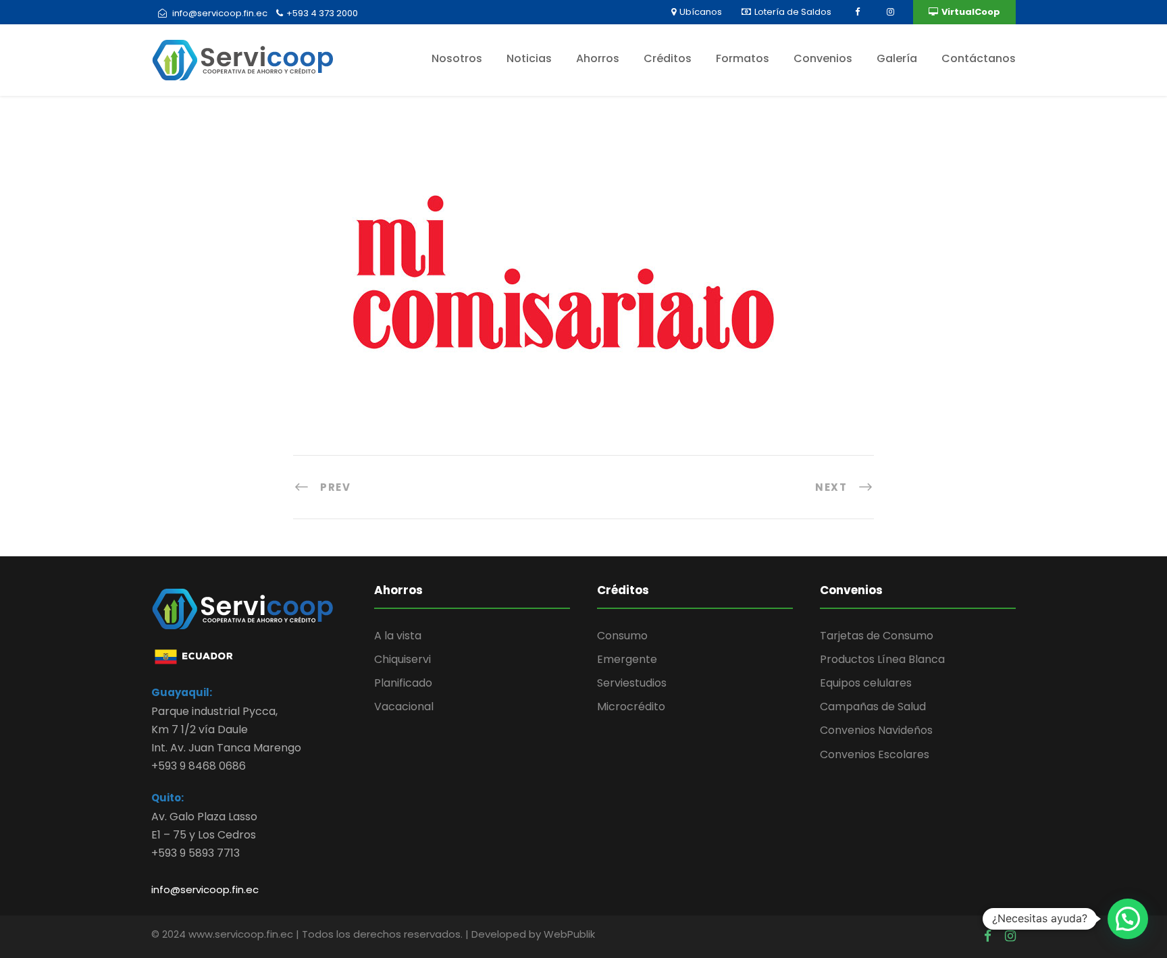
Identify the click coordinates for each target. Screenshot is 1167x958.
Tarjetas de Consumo (876, 635)
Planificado (403, 683)
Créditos (668, 58)
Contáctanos (978, 58)
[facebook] (855, 11)
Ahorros (597, 58)
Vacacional (404, 706)
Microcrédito (631, 706)
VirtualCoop (970, 11)
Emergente (627, 659)
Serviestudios (632, 683)
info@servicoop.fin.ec (205, 889)
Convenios (823, 58)
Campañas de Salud (873, 706)
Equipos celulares (866, 683)
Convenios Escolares (874, 754)
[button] (1128, 919)
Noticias (529, 58)
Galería (897, 58)
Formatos (742, 58)
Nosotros (457, 58)
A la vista (397, 635)
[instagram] (889, 11)
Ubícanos (700, 11)
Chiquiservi (402, 659)
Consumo (622, 635)
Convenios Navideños (876, 730)
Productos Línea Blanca (882, 659)
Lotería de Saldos (792, 11)
